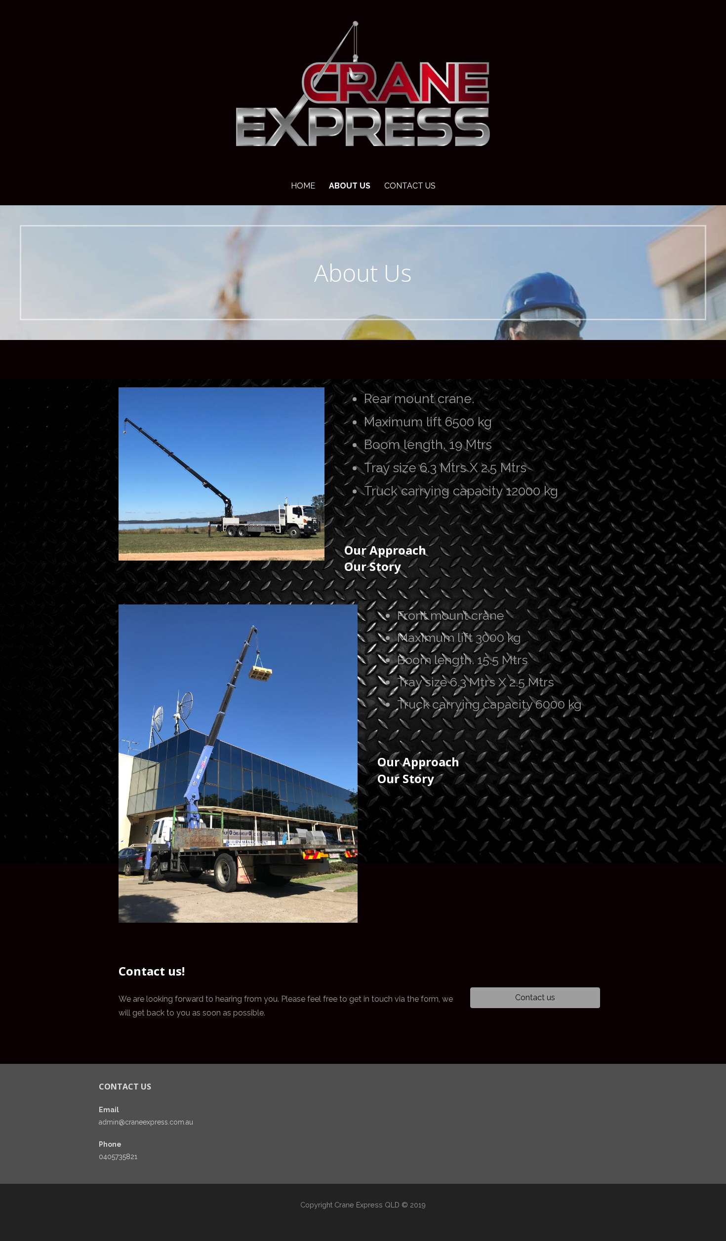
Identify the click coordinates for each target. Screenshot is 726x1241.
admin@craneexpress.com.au (146, 1122)
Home (303, 185)
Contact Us (410, 185)
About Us (349, 185)
